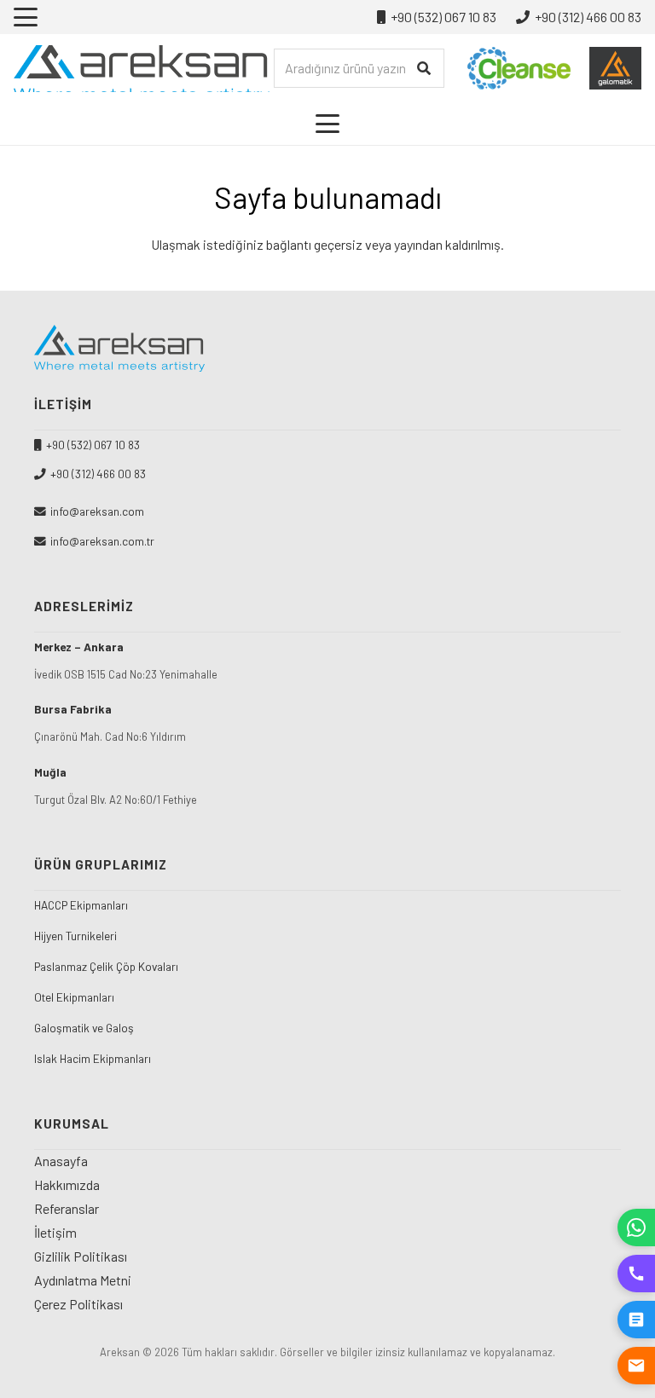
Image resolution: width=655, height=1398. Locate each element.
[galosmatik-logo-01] (615, 68)
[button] (26, 17)
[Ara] (424, 68)
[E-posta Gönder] (636, 1365)
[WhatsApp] (636, 1227)
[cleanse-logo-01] (519, 68)
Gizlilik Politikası (80, 1256)
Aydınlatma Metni (82, 1280)
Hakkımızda (67, 1184)
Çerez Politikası (78, 1304)
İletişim (55, 1232)
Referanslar (66, 1208)
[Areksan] (142, 68)
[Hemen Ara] (636, 1273)
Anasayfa (61, 1160)
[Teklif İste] (636, 1319)
